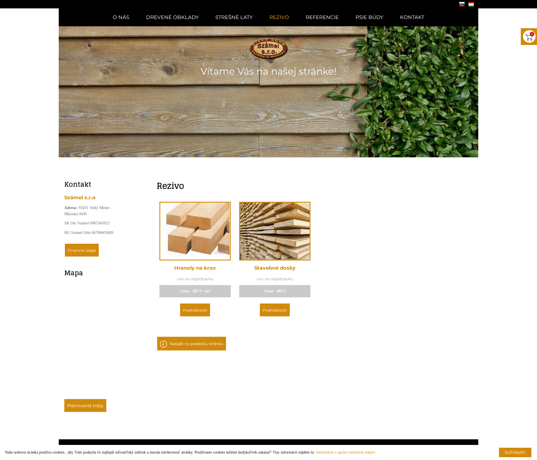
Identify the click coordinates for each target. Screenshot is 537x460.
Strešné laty (234, 17)
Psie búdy (369, 17)
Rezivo (279, 17)
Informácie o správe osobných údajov (345, 452)
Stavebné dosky (275, 268)
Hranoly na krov (195, 268)
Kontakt (412, 17)
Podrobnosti (195, 310)
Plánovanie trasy (85, 405)
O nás (121, 17)
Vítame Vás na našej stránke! (268, 71)
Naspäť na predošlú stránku (196, 343)
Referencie (322, 17)
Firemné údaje (82, 250)
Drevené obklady (172, 17)
